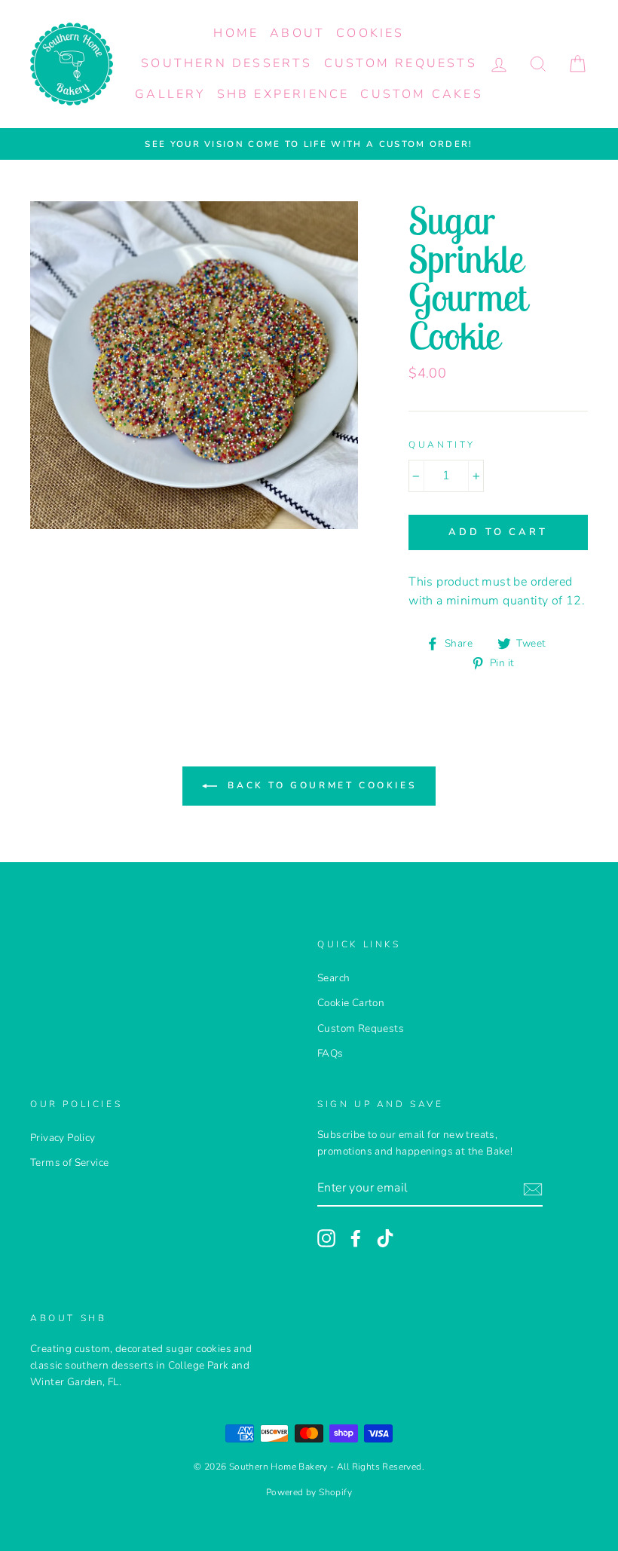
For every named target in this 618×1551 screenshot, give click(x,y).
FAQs (330, 1053)
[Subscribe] (533, 1189)
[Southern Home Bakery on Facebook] (356, 1238)
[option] (309, 144)
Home (236, 33)
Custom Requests (400, 63)
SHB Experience (283, 94)
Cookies (370, 33)
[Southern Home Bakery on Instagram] (326, 1238)
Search (333, 978)
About (297, 33)
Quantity (442, 445)
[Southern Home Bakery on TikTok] (385, 1238)
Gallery (170, 94)
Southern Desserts (226, 63)
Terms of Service (69, 1162)
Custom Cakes (421, 94)
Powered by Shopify (309, 1492)
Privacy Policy (63, 1137)
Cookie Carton (350, 1003)
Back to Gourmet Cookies (319, 785)
